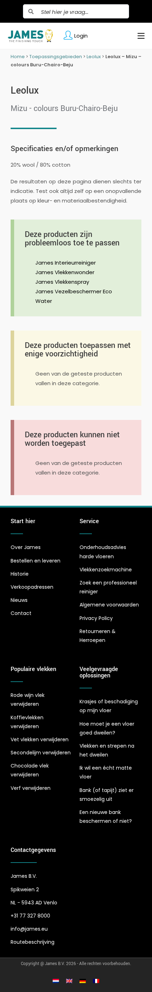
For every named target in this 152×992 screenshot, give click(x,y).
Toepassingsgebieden (55, 57)
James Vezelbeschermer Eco (73, 291)
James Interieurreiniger (65, 262)
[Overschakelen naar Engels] (69, 981)
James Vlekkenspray (62, 282)
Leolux (94, 57)
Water (43, 301)
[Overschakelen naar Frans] (96, 981)
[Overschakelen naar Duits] (82, 981)
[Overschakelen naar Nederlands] (56, 981)
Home (18, 57)
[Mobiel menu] (138, 35)
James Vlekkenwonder (64, 272)
